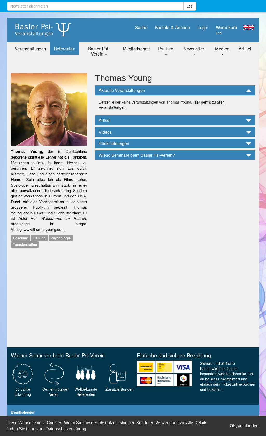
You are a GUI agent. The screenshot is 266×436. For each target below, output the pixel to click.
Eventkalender (23, 412)
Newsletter (193, 48)
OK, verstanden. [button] (245, 426)
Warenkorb (226, 29)
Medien (222, 48)
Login (203, 27)
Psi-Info (165, 48)
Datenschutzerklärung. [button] (66, 429)
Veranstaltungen (30, 48)
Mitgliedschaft (136, 48)
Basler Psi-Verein (99, 51)
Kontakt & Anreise (172, 27)
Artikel (244, 48)
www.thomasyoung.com (44, 229)
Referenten (64, 48)
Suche (141, 27)
